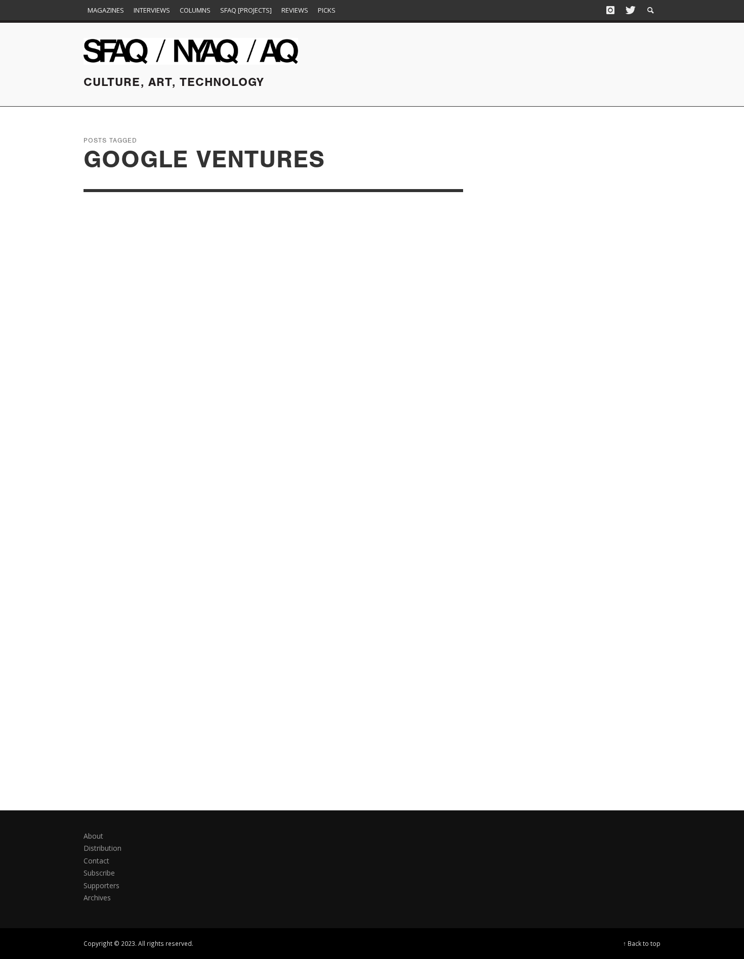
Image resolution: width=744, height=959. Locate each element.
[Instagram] (610, 10)
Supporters (101, 885)
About (93, 836)
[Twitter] (629, 10)
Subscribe (99, 873)
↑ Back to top (641, 943)
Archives (97, 897)
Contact (96, 860)
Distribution (102, 848)
